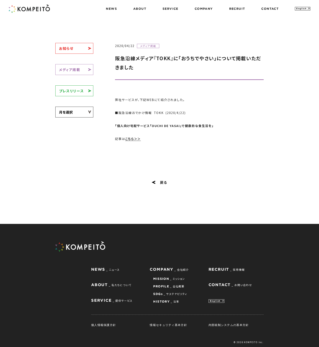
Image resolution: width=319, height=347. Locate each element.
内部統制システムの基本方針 (229, 324)
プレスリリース (71, 90)
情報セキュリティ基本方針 (168, 324)
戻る (163, 182)
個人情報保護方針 (103, 324)
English (301, 8)
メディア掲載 (69, 69)
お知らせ (66, 48)
